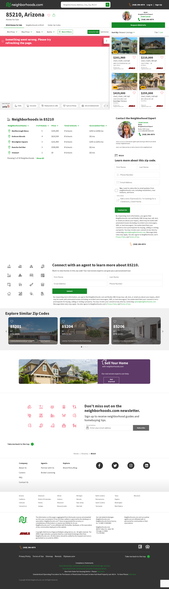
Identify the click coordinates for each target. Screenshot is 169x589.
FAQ (20, 477)
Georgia (40, 506)
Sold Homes (104, 32)
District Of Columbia (44, 499)
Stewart (15, 152)
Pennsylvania (100, 499)
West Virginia (119, 506)
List (161, 32)
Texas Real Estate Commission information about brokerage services (84, 566)
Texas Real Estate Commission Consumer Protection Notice (84, 569)
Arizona (84, 453)
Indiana (59, 499)
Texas (116, 496)
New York (79, 506)
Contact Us (23, 482)
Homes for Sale (93, 32)
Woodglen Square (20, 142)
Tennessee (99, 506)
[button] (107, 41)
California (22, 499)
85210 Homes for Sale (14, 25)
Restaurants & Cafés (51, 106)
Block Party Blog (70, 468)
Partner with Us (47, 468)
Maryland (60, 503)
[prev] (114, 46)
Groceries (33, 106)
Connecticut (23, 506)
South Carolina (100, 503)
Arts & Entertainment (92, 106)
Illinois (59, 496)
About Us (23, 468)
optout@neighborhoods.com (135, 232)
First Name (121, 167)
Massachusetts (62, 506)
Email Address (126, 182)
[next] (135, 46)
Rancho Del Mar (19, 147)
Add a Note (120, 195)
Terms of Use (134, 237)
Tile (156, 32)
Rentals (58, 556)
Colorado (22, 503)
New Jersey (80, 503)
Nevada (79, 499)
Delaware (41, 496)
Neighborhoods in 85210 (35, 25)
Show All (40, 158)
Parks (19, 106)
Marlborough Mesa (20, 131)
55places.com (69, 556)
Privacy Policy (121, 237)
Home (76, 453)
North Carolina (100, 496)
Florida (40, 503)
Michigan (79, 496)
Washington (118, 503)
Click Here (101, 571)
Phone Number (126, 175)
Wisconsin (137, 496)
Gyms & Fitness (71, 106)
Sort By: (115, 32)
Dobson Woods (18, 136)
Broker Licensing (48, 472)
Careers (22, 472)
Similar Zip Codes (54, 25)
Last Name (143, 167)
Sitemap (49, 556)
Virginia (117, 499)
